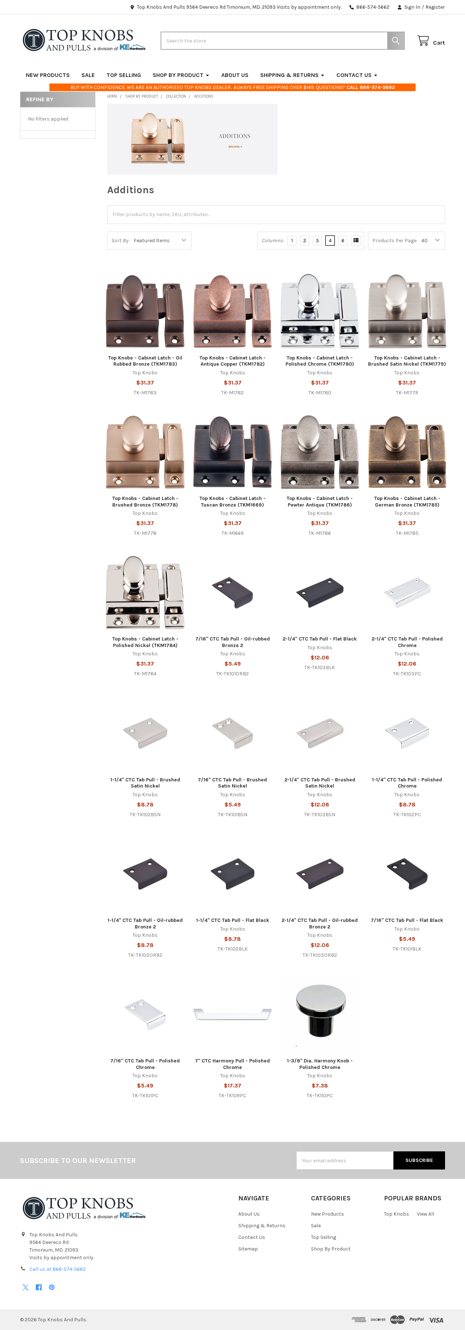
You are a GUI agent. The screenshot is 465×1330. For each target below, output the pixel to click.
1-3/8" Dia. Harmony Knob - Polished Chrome (320, 1064)
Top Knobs (396, 1214)
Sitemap (248, 1249)
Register (435, 7)
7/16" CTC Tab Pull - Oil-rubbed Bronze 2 (232, 642)
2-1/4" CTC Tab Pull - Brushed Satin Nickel (319, 783)
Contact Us (354, 75)
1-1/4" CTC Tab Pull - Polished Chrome (407, 783)
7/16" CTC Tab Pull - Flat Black (407, 920)
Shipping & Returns (289, 75)
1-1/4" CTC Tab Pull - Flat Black (232, 920)
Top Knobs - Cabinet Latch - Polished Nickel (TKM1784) (145, 642)
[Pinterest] (51, 1287)
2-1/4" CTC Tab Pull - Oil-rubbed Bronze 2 (320, 923)
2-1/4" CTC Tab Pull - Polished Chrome (407, 642)
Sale (88, 75)
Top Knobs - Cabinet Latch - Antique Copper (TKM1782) (232, 361)
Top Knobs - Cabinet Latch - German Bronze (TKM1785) (407, 501)
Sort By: (121, 240)
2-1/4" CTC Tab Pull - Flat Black (320, 639)
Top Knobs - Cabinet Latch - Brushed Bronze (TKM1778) (145, 501)
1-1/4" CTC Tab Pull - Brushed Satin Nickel (145, 783)
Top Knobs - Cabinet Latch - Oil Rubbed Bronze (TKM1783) (145, 361)
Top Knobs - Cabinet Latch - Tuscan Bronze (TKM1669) (232, 501)
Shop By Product (178, 75)
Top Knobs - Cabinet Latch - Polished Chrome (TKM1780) (320, 361)
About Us (234, 75)
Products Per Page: (394, 240)
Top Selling (123, 75)
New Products (48, 75)
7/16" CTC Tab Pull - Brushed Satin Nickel (232, 783)
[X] (25, 1287)
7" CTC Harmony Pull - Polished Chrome (232, 1064)
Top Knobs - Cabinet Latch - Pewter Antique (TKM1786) (320, 501)
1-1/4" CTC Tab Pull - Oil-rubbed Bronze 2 (145, 923)
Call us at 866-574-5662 (57, 1269)
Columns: (273, 240)
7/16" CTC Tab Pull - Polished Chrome (145, 1064)
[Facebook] (38, 1287)
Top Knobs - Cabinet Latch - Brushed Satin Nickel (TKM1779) (407, 361)
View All (425, 1214)
